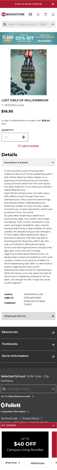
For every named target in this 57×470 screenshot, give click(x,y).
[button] (28, 4)
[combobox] (28, 389)
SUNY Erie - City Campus (25, 378)
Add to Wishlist (30, 146)
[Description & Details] (28, 162)
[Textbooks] (30, 14)
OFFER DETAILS (38, 463)
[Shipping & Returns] (28, 315)
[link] (46, 14)
